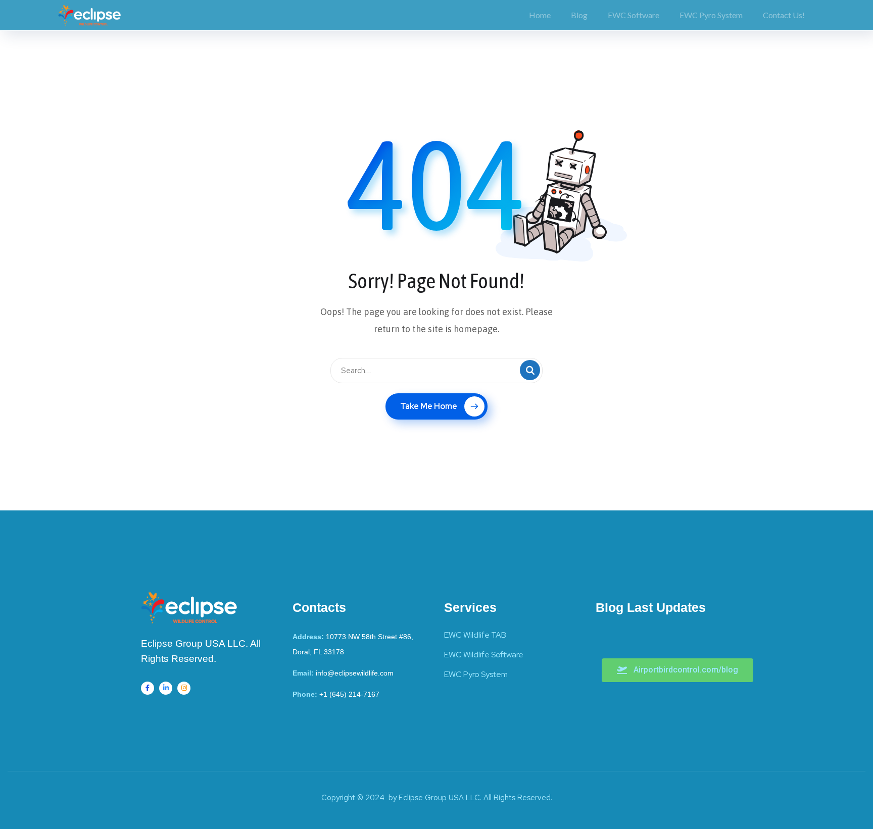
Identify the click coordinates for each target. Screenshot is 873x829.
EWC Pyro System (711, 15)
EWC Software (633, 15)
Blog (579, 15)
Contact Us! (784, 15)
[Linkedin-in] (165, 688)
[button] (677, 670)
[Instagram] (183, 688)
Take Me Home (428, 406)
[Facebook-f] (147, 688)
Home (540, 15)
